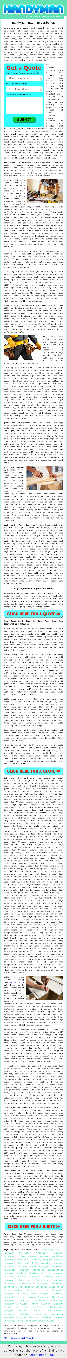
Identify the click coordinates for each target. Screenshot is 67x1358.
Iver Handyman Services (46, 1293)
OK (52, 1355)
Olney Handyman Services (32, 1307)
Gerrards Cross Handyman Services (25, 1287)
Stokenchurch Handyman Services (40, 1283)
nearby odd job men (19, 1025)
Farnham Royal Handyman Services (40, 1266)
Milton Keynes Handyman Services (40, 1256)
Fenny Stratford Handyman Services (26, 1297)
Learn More (37, 1355)
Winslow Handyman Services (35, 1276)
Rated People (17, 982)
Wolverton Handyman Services (23, 1270)
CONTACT (37, 17)
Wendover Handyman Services (41, 1314)
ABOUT (30, 17)
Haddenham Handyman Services (22, 1259)
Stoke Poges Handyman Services (35, 1321)
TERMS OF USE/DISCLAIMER (51, 17)
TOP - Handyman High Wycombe (19, 1338)
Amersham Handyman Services (21, 1317)
